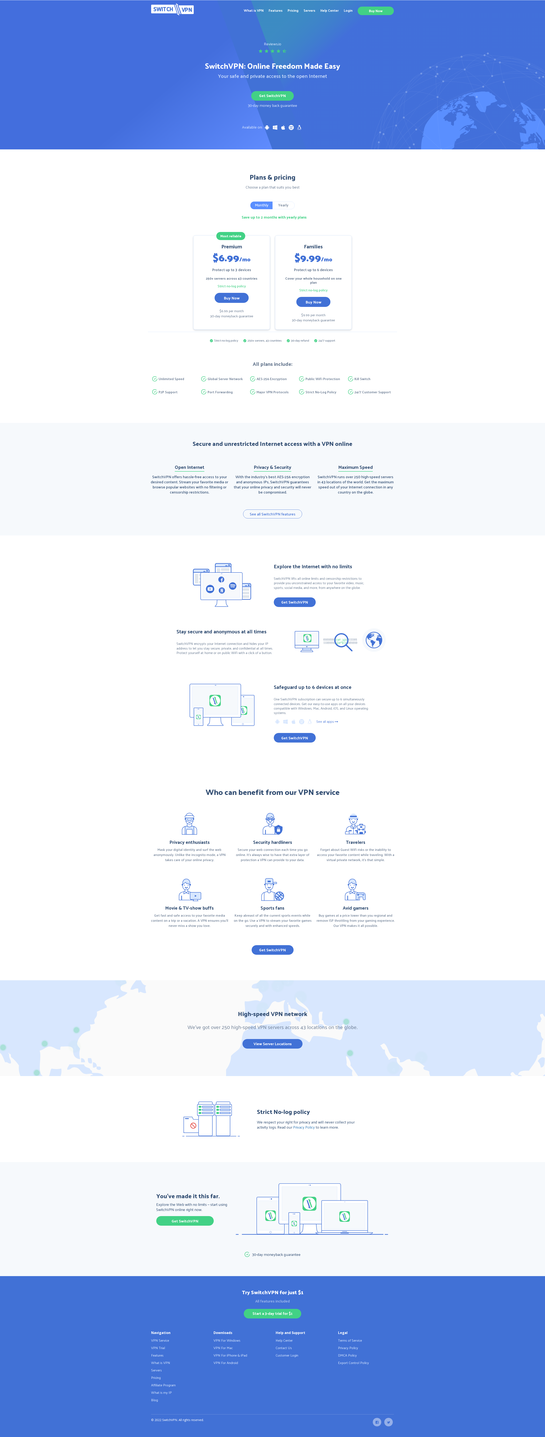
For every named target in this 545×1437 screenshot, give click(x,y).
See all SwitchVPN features (272, 513)
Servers (309, 10)
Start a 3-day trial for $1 (272, 1313)
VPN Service (160, 1340)
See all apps (325, 722)
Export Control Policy (353, 1363)
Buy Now (376, 11)
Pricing (293, 10)
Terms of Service (350, 1340)
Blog (154, 1400)
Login (348, 10)
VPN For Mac (223, 1348)
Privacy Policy (304, 1127)
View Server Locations (273, 1043)
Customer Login (287, 1355)
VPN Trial (158, 1348)
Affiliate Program (163, 1385)
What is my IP (161, 1392)
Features (276, 10)
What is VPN (254, 10)
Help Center (329, 10)
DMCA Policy (347, 1355)
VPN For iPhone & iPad (230, 1355)
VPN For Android (226, 1363)
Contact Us (284, 1348)
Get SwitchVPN (272, 95)
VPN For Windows (227, 1340)
